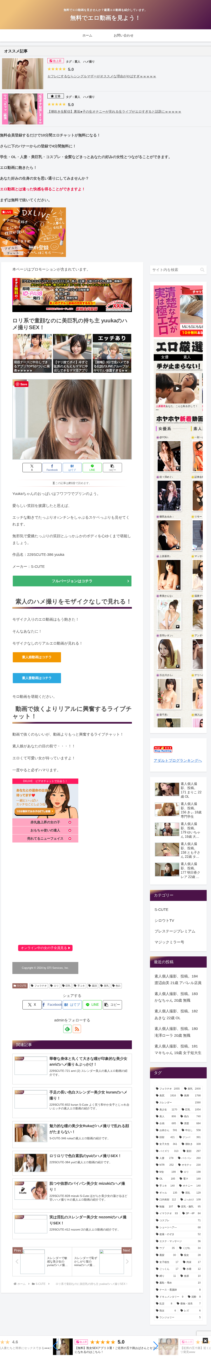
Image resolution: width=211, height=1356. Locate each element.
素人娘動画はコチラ (37, 657)
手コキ (81, 985)
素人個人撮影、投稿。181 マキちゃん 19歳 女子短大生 (178, 1049)
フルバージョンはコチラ (72, 581)
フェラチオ (40, 985)
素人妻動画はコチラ (37, 678)
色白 (118, 985)
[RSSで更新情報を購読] (77, 1029)
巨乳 (68, 985)
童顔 (94, 985)
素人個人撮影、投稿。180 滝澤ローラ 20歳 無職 (176, 1032)
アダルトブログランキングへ (178, 760)
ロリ (56, 985)
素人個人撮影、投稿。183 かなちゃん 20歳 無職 (176, 997)
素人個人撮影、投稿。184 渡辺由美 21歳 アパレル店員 (178, 979)
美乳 (106, 985)
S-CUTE (21, 985)
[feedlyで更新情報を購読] (67, 1029)
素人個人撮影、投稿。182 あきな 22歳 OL (176, 1014)
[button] (55, 1345)
